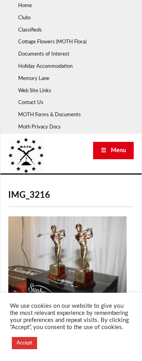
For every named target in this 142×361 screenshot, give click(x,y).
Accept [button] (24, 343)
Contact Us (30, 102)
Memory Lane (33, 78)
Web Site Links (34, 90)
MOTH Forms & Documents (49, 114)
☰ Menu (113, 150)
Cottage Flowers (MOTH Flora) (52, 42)
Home (25, 5)
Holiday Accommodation (45, 66)
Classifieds (30, 30)
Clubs (24, 17)
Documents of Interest (43, 54)
